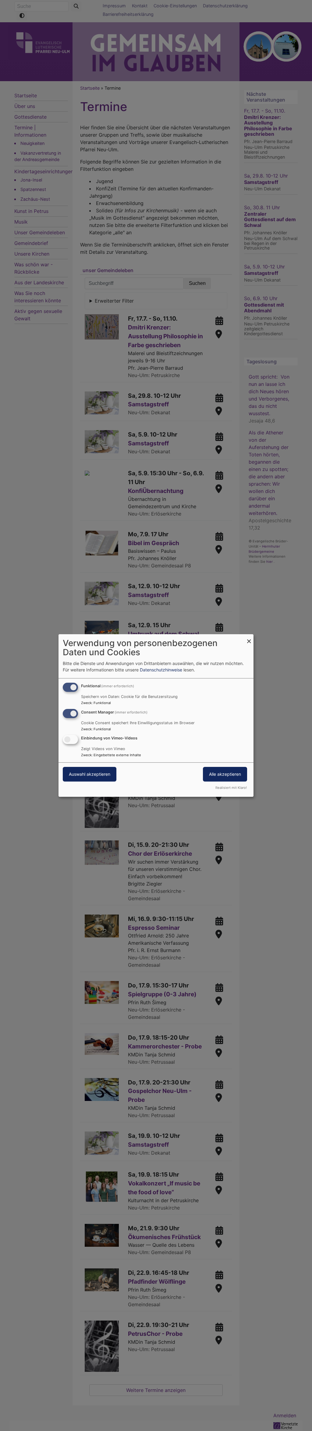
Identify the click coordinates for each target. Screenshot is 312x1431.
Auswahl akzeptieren (89, 774)
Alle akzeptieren (225, 774)
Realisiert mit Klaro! (231, 788)
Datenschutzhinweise (161, 669)
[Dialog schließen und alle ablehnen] (249, 638)
